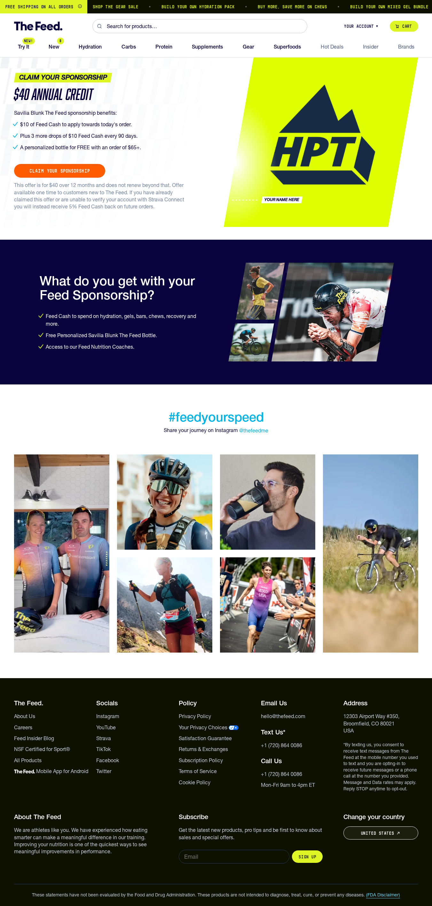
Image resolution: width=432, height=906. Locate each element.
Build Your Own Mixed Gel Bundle (374, 6)
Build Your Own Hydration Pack (183, 6)
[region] (216, 6)
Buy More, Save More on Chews (277, 6)
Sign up (307, 856)
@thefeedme (253, 430)
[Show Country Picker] (80, 6)
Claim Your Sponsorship (59, 171)
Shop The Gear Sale (101, 6)
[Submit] (99, 26)
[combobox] (199, 26)
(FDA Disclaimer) (383, 895)
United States (377, 833)
